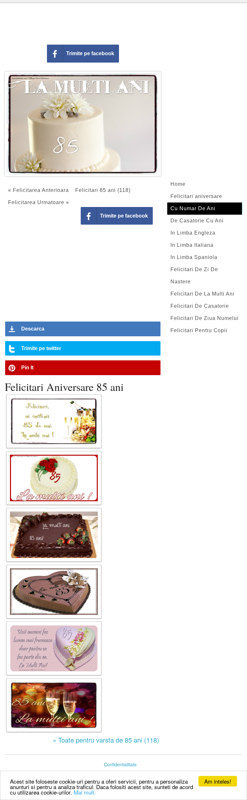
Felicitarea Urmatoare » (38, 202)
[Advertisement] (123, 22)
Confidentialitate (120, 764)
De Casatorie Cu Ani (197, 220)
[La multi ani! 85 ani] (54, 535)
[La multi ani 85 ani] (54, 478)
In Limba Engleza (192, 233)
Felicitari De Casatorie (199, 306)
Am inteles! (217, 781)
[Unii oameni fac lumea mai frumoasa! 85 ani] (54, 648)
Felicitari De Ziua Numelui (204, 318)
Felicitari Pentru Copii (198, 330)
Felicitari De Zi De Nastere (194, 275)
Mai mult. (85, 792)
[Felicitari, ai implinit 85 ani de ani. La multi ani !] (54, 421)
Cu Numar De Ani (192, 208)
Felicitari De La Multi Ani (202, 294)
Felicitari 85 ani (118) (103, 190)
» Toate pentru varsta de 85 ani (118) (106, 739)
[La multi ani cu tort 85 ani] (54, 591)
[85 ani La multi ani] (54, 705)
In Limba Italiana (192, 245)
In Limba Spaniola (193, 257)
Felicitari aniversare (196, 196)
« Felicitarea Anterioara (38, 190)
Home (178, 184)
